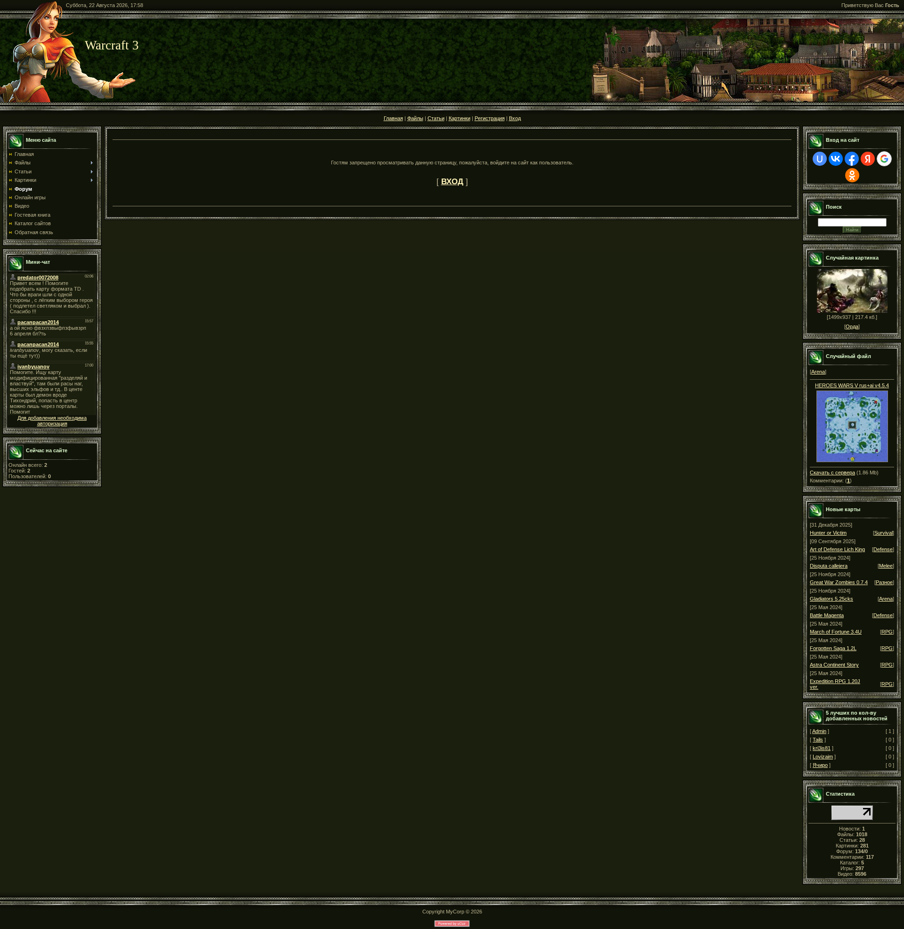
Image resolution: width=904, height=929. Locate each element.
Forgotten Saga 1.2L (833, 648)
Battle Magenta (827, 615)
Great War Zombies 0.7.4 (839, 582)
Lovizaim (823, 756)
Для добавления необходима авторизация (52, 420)
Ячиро (820, 765)
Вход (515, 118)
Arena (818, 372)
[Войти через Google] (884, 158)
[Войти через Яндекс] (868, 159)
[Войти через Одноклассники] (852, 175)
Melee (886, 566)
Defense (883, 549)
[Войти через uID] (820, 159)
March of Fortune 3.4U (836, 632)
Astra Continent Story (834, 665)
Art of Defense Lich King (837, 549)
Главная (393, 118)
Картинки (459, 118)
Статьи (436, 118)
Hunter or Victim (828, 533)
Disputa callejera (829, 566)
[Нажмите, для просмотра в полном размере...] (852, 460)
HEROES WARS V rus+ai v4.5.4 (852, 385)
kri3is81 (822, 748)
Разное (884, 582)
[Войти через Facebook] (852, 159)
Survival (883, 533)
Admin (819, 731)
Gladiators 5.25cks (831, 599)
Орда (852, 326)
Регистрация (490, 118)
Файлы (415, 118)
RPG (887, 632)
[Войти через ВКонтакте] (836, 159)
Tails (818, 739)
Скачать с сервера (832, 472)
